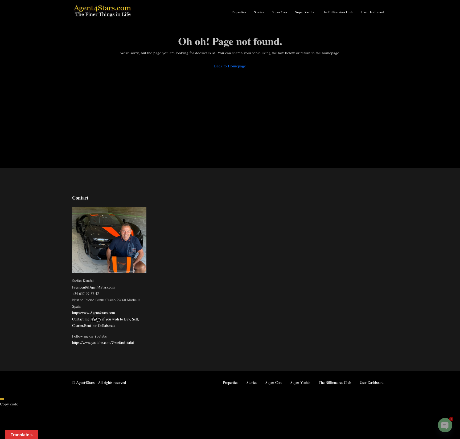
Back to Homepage (230, 65)
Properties (239, 12)
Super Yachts (304, 12)
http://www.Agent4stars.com (93, 312)
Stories (259, 12)
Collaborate (106, 325)
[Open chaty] (445, 425)
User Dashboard (372, 12)
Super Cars (279, 12)
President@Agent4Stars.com (93, 287)
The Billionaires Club (337, 12)
